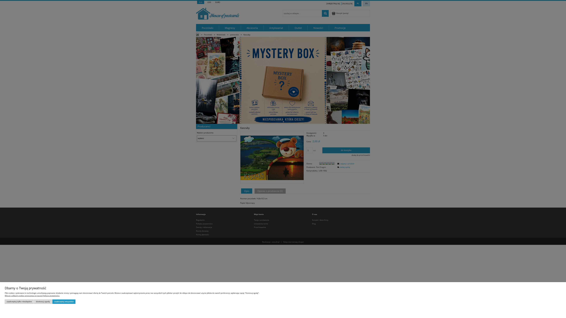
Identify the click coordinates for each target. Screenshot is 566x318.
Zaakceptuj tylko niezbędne (19, 301)
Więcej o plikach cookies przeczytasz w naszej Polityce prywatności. (32, 295)
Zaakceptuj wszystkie (64, 301)
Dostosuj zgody (43, 301)
